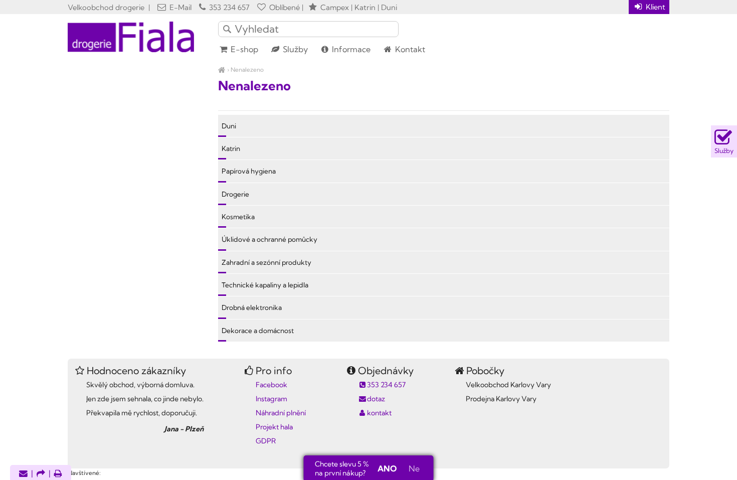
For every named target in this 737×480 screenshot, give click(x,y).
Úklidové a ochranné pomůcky (269, 239)
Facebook (271, 384)
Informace (350, 49)
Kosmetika (238, 217)
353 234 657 (228, 7)
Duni (229, 126)
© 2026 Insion (651, 459)
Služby (294, 49)
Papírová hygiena (249, 171)
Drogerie (235, 194)
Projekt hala (274, 426)
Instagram (271, 398)
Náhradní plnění (281, 412)
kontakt (379, 412)
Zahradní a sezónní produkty (266, 262)
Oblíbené (283, 7)
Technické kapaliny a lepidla (265, 285)
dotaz (376, 398)
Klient (654, 7)
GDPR (266, 440)
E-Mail (179, 7)
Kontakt (409, 49)
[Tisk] (58, 474)
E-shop (243, 49)
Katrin (231, 148)
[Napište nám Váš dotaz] (23, 474)
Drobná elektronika (252, 307)
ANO (387, 468)
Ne (414, 468)
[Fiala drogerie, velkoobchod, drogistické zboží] (222, 69)
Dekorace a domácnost (258, 331)
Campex (334, 7)
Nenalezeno (247, 69)
